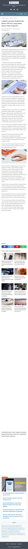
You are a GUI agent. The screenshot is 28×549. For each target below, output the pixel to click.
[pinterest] (17, 246)
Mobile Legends (12, 528)
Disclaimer (19, 543)
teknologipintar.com (16, 546)
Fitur (4, 528)
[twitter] (14, 9)
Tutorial (21, 528)
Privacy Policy (13, 543)
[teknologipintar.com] (14, 3)
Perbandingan (20, 534)
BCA (17, 531)
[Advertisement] (14, 227)
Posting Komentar (5, 30)
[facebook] (10, 9)
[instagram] (17, 9)
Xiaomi (11, 531)
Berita (4, 526)
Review (4, 531)
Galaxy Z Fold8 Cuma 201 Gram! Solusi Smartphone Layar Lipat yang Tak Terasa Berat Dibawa (13, 516)
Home (7, 543)
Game (11, 526)
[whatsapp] (23, 246)
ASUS (18, 526)
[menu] (2, 14)
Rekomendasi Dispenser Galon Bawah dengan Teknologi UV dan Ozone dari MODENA (12, 504)
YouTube (12, 534)
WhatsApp (5, 534)
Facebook (5, 536)
